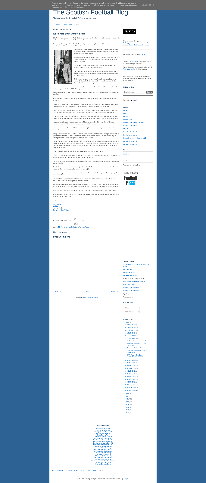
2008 (127, 407)
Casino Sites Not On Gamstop (103, 436)
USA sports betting (129, 69)
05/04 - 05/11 (131, 382)
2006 (127, 412)
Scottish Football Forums (131, 291)
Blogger (126, 479)
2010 (127, 401)
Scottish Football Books (130, 126)
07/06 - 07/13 (131, 365)
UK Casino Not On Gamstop (103, 438)
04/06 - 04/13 (131, 387)
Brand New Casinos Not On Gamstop (103, 461)
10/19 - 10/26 (131, 333)
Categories (69, 470)
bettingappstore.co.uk (130, 43)
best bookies (133, 62)
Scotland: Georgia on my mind (136, 341)
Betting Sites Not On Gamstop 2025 (134, 138)
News (70, 24)
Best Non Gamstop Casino (103, 464)
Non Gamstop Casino (103, 433)
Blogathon (126, 129)
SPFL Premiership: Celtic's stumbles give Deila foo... (135, 356)
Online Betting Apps (103, 435)
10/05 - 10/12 (131, 338)
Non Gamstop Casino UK (103, 454)
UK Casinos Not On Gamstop (103, 446)
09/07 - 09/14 (131, 363)
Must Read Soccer (129, 284)
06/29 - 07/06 (131, 368)
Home (58, 24)
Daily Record (57, 204)
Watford (86, 227)
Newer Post (58, 291)
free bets (143, 54)
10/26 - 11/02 (131, 330)
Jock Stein (71, 227)
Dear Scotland (127, 269)
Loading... (126, 154)
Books (94, 470)
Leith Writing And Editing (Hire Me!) (134, 281)
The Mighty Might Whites (61, 210)
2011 (127, 399)
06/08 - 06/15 (131, 374)
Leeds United (79, 227)
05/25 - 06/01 (131, 379)
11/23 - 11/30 (131, 325)
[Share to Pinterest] (77, 224)
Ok (154, 5)
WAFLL (55, 206)
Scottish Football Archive (131, 288)
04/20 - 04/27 (131, 385)
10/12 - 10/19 (131, 336)
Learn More (146, 5)
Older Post (114, 291)
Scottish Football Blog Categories (133, 122)
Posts (128, 308)
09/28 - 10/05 (131, 360)
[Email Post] (83, 220)
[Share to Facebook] (75, 224)
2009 (127, 404)
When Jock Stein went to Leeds (137, 348)
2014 (127, 322)
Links (76, 470)
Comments (129, 311)
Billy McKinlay (62, 227)
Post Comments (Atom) (90, 297)
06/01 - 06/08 (131, 376)
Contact (64, 24)
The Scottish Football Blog (90, 12)
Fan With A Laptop (129, 272)
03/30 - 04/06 (131, 390)
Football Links (127, 119)
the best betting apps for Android (139, 45)
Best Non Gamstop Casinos (132, 132)
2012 (127, 396)
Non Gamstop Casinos (130, 135)
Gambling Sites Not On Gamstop (103, 432)
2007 (127, 410)
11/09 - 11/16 (131, 327)
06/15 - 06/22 (131, 371)
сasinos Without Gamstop (103, 448)
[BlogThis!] (75, 219)
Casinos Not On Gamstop (103, 453)
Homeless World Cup (129, 275)
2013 (127, 393)
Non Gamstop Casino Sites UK (103, 440)
